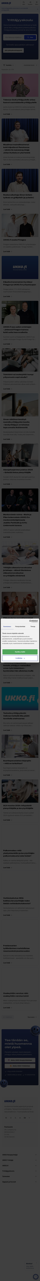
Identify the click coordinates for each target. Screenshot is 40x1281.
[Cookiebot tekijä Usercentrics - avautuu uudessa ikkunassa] (29, 621)
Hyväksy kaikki (20, 652)
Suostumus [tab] (7, 626)
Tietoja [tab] (32, 626)
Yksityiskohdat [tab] (20, 626)
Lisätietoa (19, 658)
